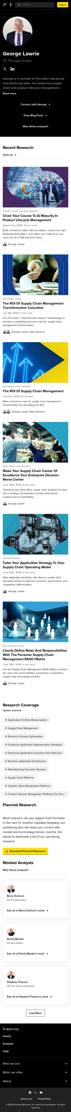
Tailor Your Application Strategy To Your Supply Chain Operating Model (33, 565)
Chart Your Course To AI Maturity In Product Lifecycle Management (30, 218)
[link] (35, 218)
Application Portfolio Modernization (27, 720)
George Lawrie (16, 244)
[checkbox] (26, 720)
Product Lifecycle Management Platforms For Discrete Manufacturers (37, 794)
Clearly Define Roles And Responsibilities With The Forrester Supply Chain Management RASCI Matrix (35, 654)
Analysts (8, 1043)
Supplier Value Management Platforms (29, 786)
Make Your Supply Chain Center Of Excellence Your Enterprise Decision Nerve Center (31, 475)
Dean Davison (37, 332)
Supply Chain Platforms (21, 777)
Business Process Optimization (25, 736)
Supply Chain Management (23, 728)
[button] (5, 5)
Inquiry (7, 1036)
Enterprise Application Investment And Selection (35, 753)
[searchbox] (36, 4)
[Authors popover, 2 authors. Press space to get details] (6, 332)
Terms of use (26, 1098)
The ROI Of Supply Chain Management (33, 391)
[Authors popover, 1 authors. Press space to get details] (5, 244)
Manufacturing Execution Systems (27, 769)
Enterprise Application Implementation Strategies (35, 745)
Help (6, 1051)
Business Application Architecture (27, 761)
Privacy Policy (44, 1098)
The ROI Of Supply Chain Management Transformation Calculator (33, 305)
